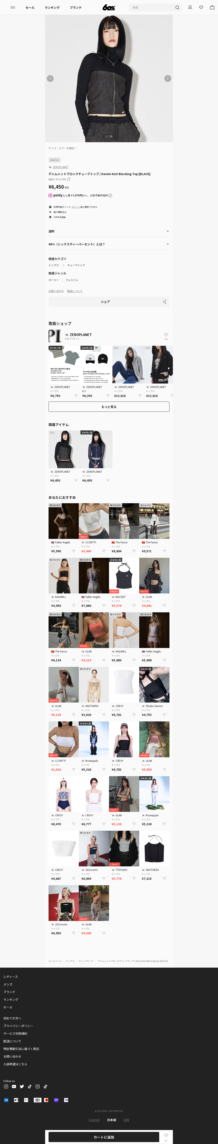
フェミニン (72, 280)
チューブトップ (76, 265)
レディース (10, 976)
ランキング (52, 7)
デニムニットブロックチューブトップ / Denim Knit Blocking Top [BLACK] (133, 961)
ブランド (76, 7)
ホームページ (55, 961)
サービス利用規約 (15, 1033)
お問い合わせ (56, 291)
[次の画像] (167, 78)
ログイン (76, 206)
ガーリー (54, 280)
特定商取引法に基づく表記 (21, 1049)
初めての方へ (12, 1018)
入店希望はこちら (15, 1064)
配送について (75, 291)
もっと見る (109, 407)
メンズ (7, 984)
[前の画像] (50, 78)
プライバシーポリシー (18, 1026)
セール (30, 7)
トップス (54, 265)
